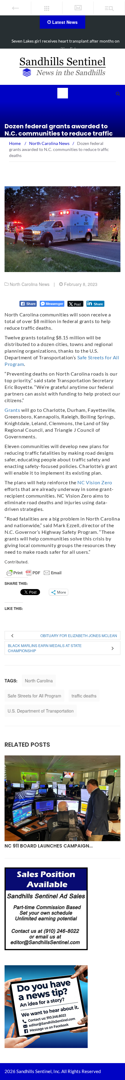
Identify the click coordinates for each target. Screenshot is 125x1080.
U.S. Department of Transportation (41, 711)
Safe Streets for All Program (34, 696)
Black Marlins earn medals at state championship (45, 648)
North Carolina (39, 681)
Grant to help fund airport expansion (65, 40)
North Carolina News (29, 284)
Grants (12, 410)
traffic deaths (84, 696)
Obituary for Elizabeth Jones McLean (78, 635)
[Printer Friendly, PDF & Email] (34, 572)
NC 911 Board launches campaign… (49, 846)
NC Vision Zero (94, 482)
